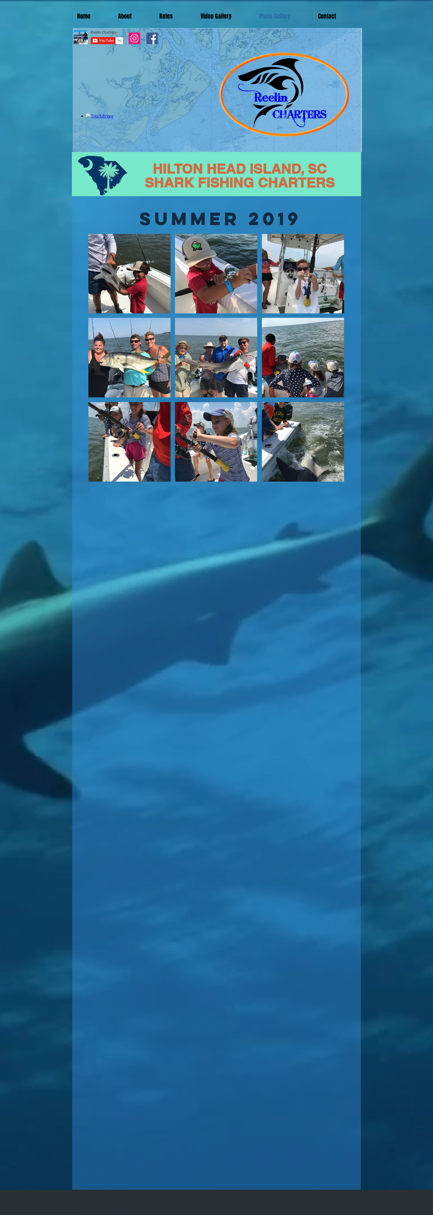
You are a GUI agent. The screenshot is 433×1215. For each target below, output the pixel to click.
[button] (129, 273)
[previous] (99, 361)
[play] (331, 476)
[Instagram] (134, 38)
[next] (333, 361)
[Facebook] (152, 38)
